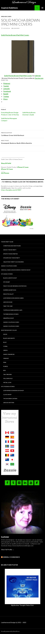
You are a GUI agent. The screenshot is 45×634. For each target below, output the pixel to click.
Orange (6, 358)
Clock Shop (7, 394)
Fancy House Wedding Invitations (14, 286)
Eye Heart (6, 282)
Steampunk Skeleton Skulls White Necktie (16, 142)
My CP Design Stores (8, 386)
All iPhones (5, 173)
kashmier (16, 28)
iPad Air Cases (6, 16)
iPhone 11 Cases (7, 169)
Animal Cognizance (11, 557)
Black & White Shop (10, 278)
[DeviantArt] (36, 482)
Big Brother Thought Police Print (22, 605)
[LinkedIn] (25, 482)
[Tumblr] (13, 482)
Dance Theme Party (9, 250)
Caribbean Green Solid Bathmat (12, 134)
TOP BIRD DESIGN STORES (10, 314)
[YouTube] (30, 482)
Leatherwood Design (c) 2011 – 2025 (13, 622)
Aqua (5, 334)
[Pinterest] (19, 482)
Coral (5, 346)
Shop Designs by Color (9, 330)
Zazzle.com (39, 78)
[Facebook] (7, 482)
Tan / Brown (7, 374)
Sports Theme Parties (10, 254)
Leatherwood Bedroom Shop (13, 390)
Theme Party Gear (7, 242)
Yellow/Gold (7, 378)
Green (5, 350)
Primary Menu (42, 7)
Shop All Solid (6, 163)
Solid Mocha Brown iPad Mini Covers (15, 35)
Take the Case (8, 306)
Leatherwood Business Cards (13, 298)
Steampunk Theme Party (11, 258)
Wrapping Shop (8, 318)
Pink (4, 362)
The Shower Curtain (10, 398)
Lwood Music (7, 302)
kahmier (38, 76)
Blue (5, 342)
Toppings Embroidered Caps (12, 310)
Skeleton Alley (8, 294)
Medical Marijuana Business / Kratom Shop (15, 270)
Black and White (9, 338)
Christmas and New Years (12, 246)
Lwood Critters (8, 402)
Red (4, 370)
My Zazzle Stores (7, 274)
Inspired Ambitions (9, 8)
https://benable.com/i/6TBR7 (11, 190)
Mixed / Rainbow (8, 354)
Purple (5, 366)
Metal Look (7, 382)
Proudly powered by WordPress (10, 631)
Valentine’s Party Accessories (13, 262)
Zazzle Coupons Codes (9, 266)
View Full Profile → (7, 549)
